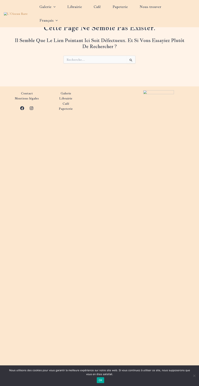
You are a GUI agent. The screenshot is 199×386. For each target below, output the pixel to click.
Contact (27, 93)
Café (97, 6)
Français (46, 20)
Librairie (74, 6)
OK (100, 380)
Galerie (45, 6)
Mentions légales (27, 98)
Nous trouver (150, 6)
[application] (53, 7)
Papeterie (120, 6)
